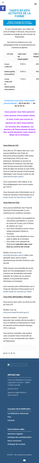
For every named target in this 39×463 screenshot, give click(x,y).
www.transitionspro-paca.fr (13, 255)
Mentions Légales (15, 434)
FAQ (9, 417)
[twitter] (13, 460)
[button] (3, 8)
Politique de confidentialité (19, 437)
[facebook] (19, 460)
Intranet (11, 420)
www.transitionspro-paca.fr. (13, 177)
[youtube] (24, 460)
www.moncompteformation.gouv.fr (16, 312)
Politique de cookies (16, 444)
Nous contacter (14, 440)
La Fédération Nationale (18, 413)
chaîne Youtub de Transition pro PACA (17, 197)
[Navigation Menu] (35, 4)
